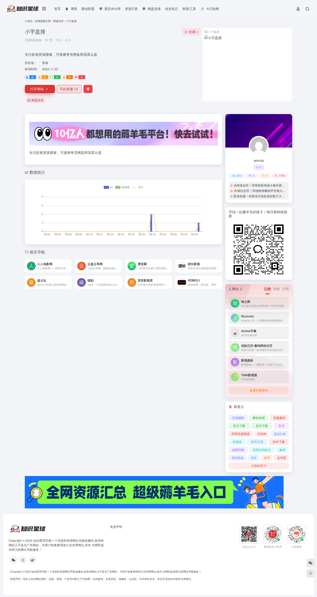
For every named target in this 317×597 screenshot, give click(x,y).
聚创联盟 (88, 8)
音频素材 (279, 418)
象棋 (282, 449)
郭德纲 (261, 433)
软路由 (237, 441)
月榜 (285, 288)
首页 (57, 8)
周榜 (276, 288)
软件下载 (279, 441)
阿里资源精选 (241, 433)
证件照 (281, 457)
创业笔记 (171, 8)
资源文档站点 (262, 449)
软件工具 (257, 441)
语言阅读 (238, 457)
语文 (254, 457)
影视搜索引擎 (43, 21)
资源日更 (131, 8)
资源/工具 (189, 8)
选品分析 (280, 433)
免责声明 (116, 526)
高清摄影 (238, 418)
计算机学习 (258, 465)
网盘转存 (58, 21)
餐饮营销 (259, 418)
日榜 (267, 288)
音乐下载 (239, 425)
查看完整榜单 (259, 390)
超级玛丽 (238, 449)
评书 (267, 457)
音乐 (281, 425)
